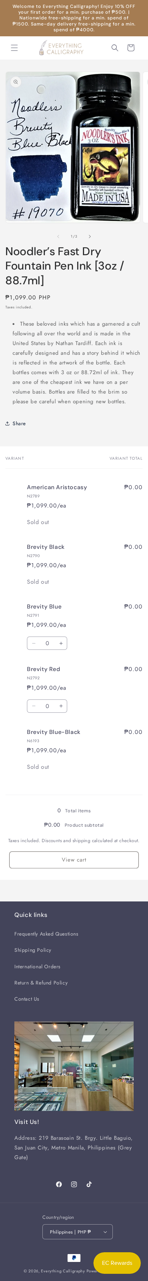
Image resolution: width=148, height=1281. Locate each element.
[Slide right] (90, 236)
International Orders (37, 966)
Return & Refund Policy (41, 982)
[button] (14, 48)
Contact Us (27, 998)
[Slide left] (58, 236)
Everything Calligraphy (63, 1271)
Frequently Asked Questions (46, 933)
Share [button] (19, 423)
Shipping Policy (32, 950)
